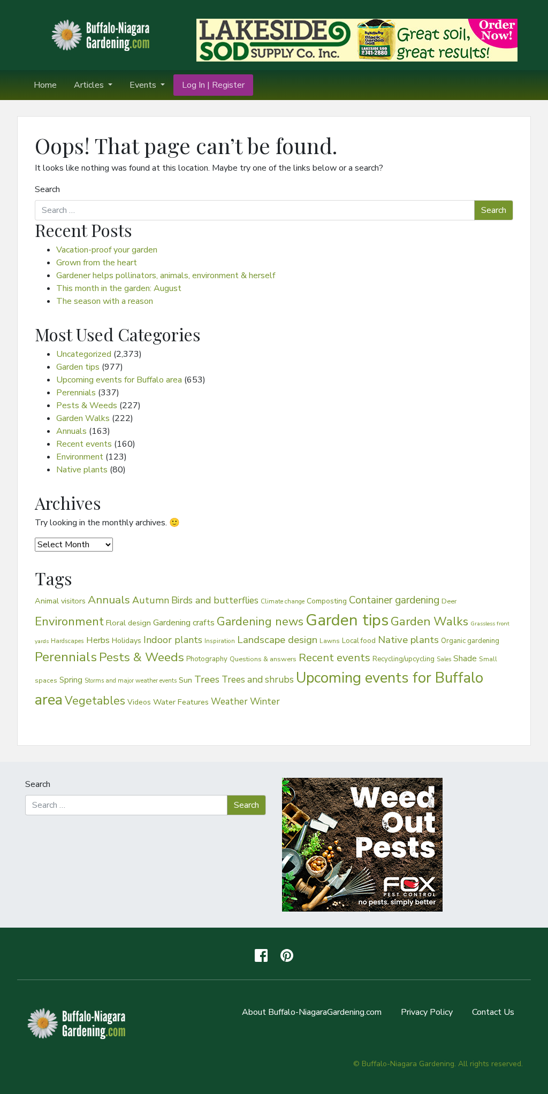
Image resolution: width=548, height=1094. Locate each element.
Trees (206, 679)
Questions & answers (263, 658)
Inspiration (219, 641)
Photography (206, 659)
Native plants (82, 470)
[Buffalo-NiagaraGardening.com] (102, 34)
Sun (185, 680)
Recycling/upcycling (403, 659)
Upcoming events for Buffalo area (119, 380)
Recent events (84, 444)
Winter (265, 701)
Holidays (126, 641)
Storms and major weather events (131, 681)
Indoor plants (172, 639)
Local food (359, 641)
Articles (90, 85)
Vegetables (95, 701)
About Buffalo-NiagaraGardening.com (312, 1012)
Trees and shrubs (258, 679)
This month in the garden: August (118, 288)
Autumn (150, 600)
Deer (449, 601)
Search (47, 189)
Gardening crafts (184, 623)
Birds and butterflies (214, 600)
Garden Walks (83, 418)
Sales (444, 659)
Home (45, 85)
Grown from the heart (96, 263)
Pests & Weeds (86, 405)
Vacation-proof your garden (106, 250)
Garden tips (78, 367)
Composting (327, 601)
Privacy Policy (427, 1012)
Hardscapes (67, 641)
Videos (139, 702)
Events (144, 85)
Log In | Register (213, 85)
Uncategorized (83, 354)
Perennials (76, 393)
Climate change (283, 601)
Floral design (128, 622)
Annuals (71, 431)
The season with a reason (104, 301)
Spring (70, 680)
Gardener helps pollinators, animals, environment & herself (165, 275)
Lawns (329, 641)
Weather (229, 701)
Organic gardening (470, 641)
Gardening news (260, 622)
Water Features (181, 702)
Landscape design (277, 640)
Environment (79, 457)
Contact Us (493, 1012)
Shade (465, 658)
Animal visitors (60, 600)
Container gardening (394, 600)
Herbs (98, 640)
